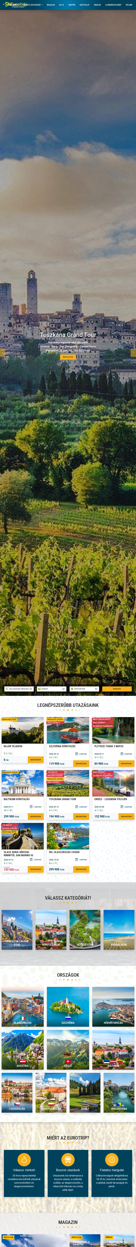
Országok (12, 5)
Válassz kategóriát (32, 5)
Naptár (72, 5)
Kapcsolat (85, 5)
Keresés (117, 689)
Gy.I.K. (61, 5)
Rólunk (129, 5)
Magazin (51, 5)
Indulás (97, 5)
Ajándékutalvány (113, 5)
